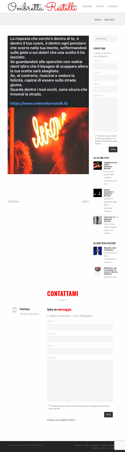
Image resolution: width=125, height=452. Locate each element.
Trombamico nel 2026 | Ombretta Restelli (110, 165)
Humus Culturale (68, 6)
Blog (37, 6)
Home (98, 19)
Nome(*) (97, 61)
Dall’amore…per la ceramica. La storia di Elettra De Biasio (110, 271)
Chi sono (25, 6)
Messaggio (98, 95)
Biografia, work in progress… (110, 248)
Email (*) (97, 72)
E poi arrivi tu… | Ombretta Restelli (110, 219)
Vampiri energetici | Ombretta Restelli (109, 192)
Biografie (49, 6)
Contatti (112, 6)
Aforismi (87, 6)
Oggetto (96, 84)
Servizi (100, 6)
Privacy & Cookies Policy (61, 420)
